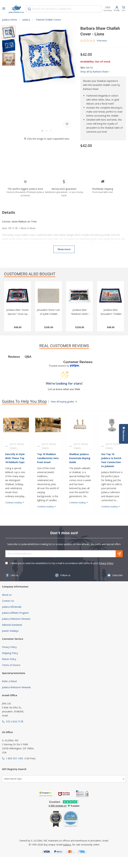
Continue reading (13, 502)
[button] (46, 55)
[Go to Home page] (16, 9)
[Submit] (29, 9)
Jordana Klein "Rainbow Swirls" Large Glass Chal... (79, 313)
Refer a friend (9, 681)
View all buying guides (63, 401)
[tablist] (64, 357)
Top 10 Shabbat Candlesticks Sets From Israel (48, 458)
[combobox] (64, 8)
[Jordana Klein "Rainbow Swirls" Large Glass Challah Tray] (79, 295)
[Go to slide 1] (42, 130)
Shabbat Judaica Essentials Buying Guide (79, 458)
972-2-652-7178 (14, 721)
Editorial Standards (12, 624)
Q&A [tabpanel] (28, 357)
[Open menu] (3, 9)
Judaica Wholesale (12, 606)
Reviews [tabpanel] (14, 357)
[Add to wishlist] (67, 124)
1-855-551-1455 (14, 758)
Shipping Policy (10, 653)
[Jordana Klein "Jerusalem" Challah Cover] (110, 295)
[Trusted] (46, 794)
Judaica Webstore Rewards (16, 687)
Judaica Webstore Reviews (16, 618)
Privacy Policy (106, 563)
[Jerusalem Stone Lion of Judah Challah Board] (48, 295)
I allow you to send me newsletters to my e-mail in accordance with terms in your (61, 563)
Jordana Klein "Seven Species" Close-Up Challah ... (17, 313)
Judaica (26, 19)
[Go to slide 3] (51, 130)
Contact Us (8, 600)
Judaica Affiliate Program (15, 612)
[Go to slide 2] (46, 130)
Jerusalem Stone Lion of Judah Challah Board (48, 313)
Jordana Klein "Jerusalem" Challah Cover (110, 313)
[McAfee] (64, 794)
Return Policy (9, 659)
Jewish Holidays (10, 630)
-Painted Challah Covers (48, 19)
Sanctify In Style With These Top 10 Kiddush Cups (15, 458)
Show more (64, 249)
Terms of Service (11, 665)
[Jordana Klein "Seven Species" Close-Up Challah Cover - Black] (17, 295)
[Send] (119, 553)
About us (7, 594)
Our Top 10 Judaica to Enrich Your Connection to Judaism (111, 460)
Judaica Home (9, 19)
